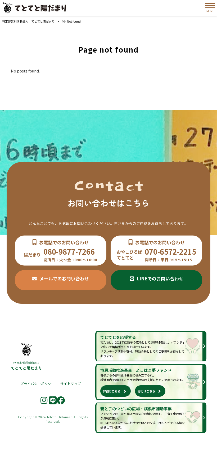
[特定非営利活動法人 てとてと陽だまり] (36, 8)
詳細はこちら (111, 391)
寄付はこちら (146, 391)
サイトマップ (70, 383)
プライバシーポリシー (37, 383)
